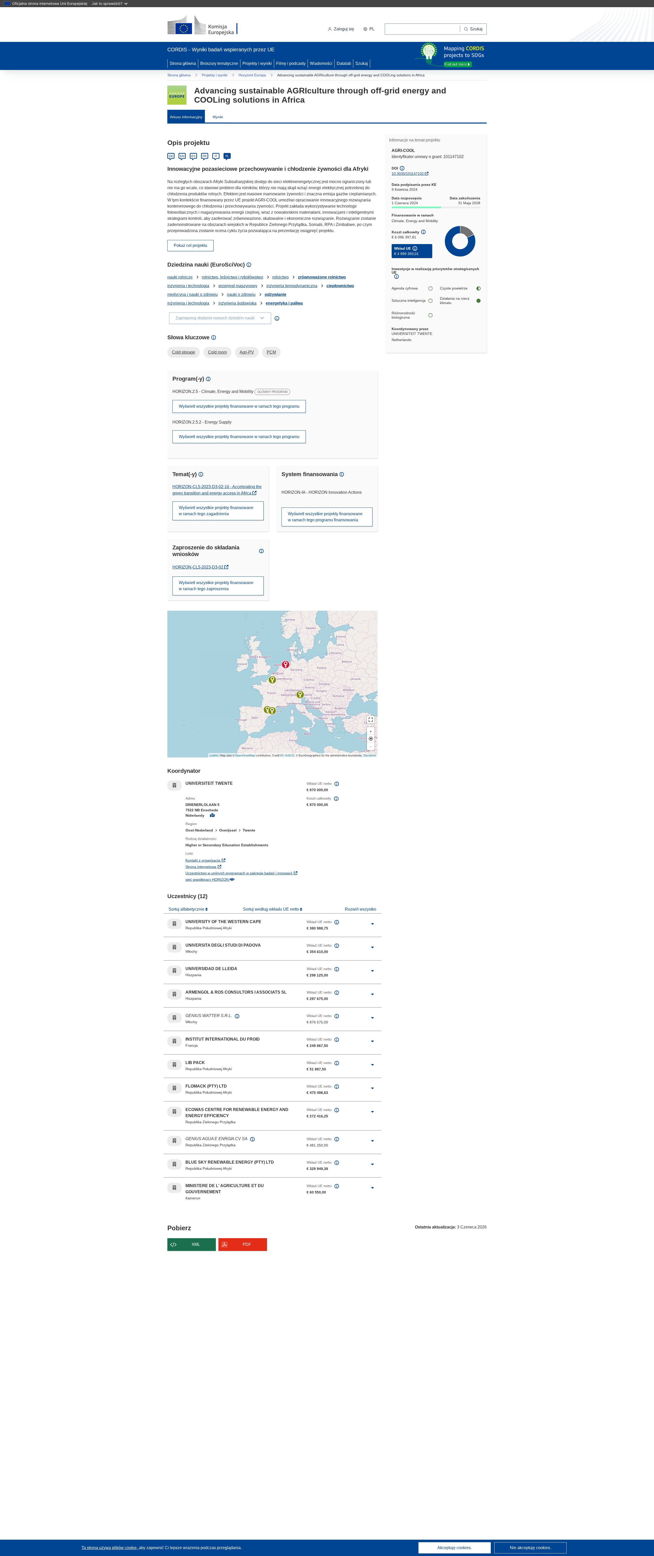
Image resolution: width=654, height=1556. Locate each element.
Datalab (344, 63)
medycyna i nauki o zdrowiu (192, 294)
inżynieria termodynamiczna (291, 286)
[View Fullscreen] (371, 719)
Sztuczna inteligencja (409, 300)
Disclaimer (369, 755)
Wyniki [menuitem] (218, 117)
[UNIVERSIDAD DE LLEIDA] (267, 710)
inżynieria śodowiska (237, 303)
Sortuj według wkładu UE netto (271, 909)
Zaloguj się (344, 29)
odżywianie (275, 294)
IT (216, 156)
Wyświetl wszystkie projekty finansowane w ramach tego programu (239, 406)
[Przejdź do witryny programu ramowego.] (176, 95)
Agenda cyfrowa (405, 288)
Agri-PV (247, 352)
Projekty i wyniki (257, 63)
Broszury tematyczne (219, 63)
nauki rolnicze (180, 277)
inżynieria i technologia (188, 286)
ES (193, 156)
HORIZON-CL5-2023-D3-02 (200, 567)
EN (182, 156)
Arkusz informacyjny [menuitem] (186, 117)
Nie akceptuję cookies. (530, 1548)
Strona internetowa (232, 866)
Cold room (217, 352)
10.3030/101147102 (408, 174)
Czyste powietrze (454, 288)
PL (227, 156)
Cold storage (183, 352)
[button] (369, 29)
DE (171, 156)
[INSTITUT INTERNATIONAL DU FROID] (272, 680)
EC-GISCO (287, 755)
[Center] (371, 738)
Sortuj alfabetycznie (187, 909)
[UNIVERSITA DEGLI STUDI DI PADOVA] (300, 695)
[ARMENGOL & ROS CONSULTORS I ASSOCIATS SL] (272, 711)
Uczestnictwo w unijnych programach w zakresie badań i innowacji (242, 873)
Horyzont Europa (252, 75)
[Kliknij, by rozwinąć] (372, 924)
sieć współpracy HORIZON (238, 879)
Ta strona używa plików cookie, (110, 1548)
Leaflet (213, 755)
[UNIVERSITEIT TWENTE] (286, 664)
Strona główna (183, 63)
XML (196, 1244)
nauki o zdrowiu (241, 294)
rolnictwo (280, 277)
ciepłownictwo (340, 286)
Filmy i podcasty (291, 63)
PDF (247, 1244)
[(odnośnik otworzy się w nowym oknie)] (208, 25)
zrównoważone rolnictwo (322, 277)
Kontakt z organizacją (234, 860)
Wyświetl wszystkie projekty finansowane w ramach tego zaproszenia (216, 586)
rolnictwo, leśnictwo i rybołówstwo (232, 277)
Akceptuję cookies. (454, 1548)
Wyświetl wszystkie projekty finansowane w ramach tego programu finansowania (325, 517)
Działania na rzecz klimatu (455, 300)
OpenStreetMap (245, 755)
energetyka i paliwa (284, 303)
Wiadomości (321, 63)
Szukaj (361, 63)
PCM (271, 352)
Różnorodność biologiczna (403, 315)
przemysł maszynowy (237, 286)
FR (205, 156)
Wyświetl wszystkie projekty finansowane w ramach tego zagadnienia (216, 510)
